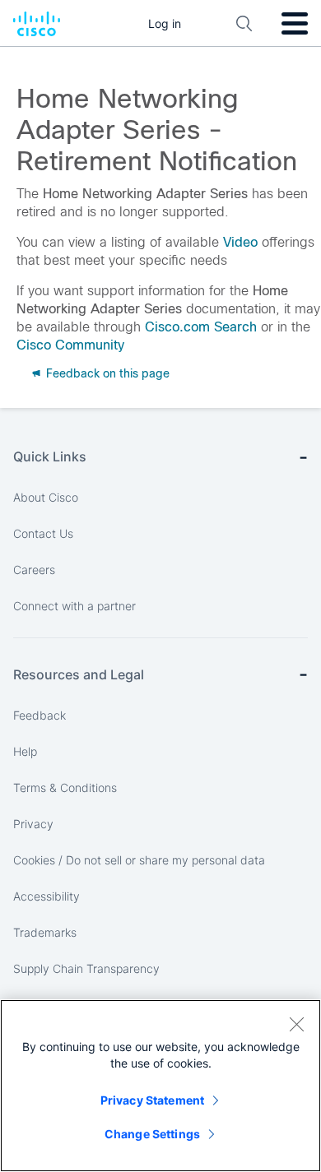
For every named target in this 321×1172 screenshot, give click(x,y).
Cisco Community (70, 345)
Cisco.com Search (201, 327)
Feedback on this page (106, 373)
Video (240, 242)
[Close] (296, 1024)
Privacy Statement (152, 1100)
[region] (160, 1085)
